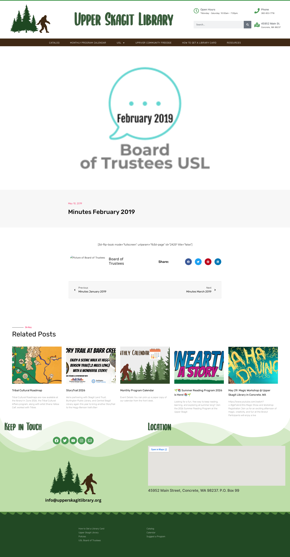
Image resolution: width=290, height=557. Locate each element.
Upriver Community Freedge (153, 42)
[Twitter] (65, 440)
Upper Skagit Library (123, 20)
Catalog (54, 42)
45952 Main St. (270, 23)
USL (119, 42)
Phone (265, 9)
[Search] (247, 24)
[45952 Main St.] (257, 24)
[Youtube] (73, 440)
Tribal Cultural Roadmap (27, 390)
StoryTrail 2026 (75, 390)
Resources (234, 42)
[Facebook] (56, 440)
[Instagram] (81, 440)
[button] (188, 261)
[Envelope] (90, 440)
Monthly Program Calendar (88, 42)
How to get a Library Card (199, 42)
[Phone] (257, 10)
